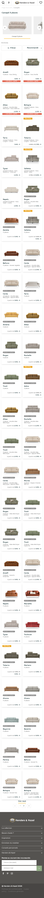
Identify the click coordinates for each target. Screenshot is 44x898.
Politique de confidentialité (12, 889)
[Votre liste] (41, 2)
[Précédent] (5, 27)
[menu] (9, 2)
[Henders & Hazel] (24, 2)
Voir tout (22, 801)
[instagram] (12, 873)
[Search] (3, 2)
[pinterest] (8, 873)
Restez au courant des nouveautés (16, 858)
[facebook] (4, 873)
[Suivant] (39, 27)
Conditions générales (16, 891)
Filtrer (13, 48)
